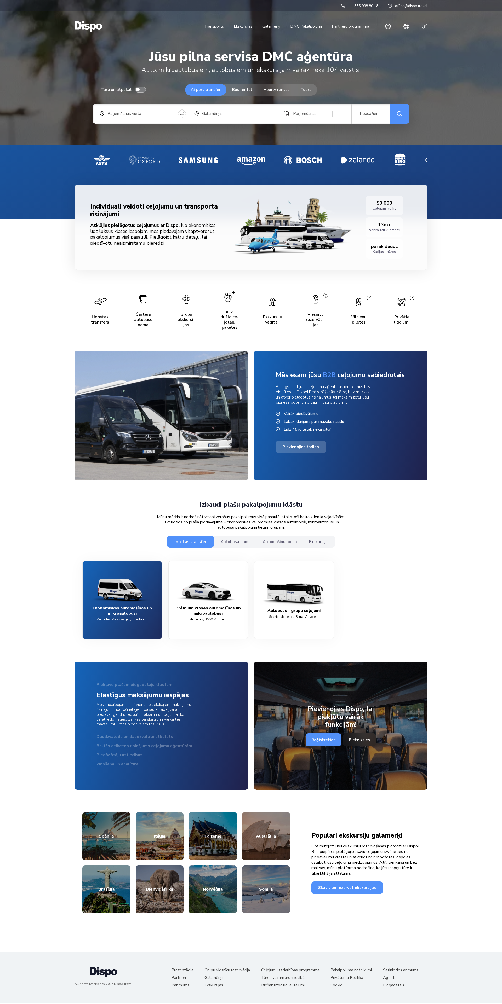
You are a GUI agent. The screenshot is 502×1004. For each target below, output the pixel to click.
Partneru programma (350, 26)
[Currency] (424, 26)
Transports (214, 26)
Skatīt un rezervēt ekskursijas (347, 888)
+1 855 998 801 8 (363, 5)
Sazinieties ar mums (400, 970)
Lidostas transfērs (190, 541)
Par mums (180, 986)
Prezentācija (182, 970)
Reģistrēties (323, 740)
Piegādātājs (393, 986)
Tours (305, 89)
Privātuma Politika (346, 978)
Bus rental (242, 89)
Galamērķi (271, 26)
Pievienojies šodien (301, 446)
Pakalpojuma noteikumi (351, 970)
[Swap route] (182, 114)
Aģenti (389, 978)
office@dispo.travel (411, 5)
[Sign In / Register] (388, 26)
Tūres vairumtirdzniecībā (283, 978)
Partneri (179, 978)
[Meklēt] (399, 114)
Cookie (336, 986)
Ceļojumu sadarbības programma (290, 970)
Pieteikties (359, 740)
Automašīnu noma (280, 541)
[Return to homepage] (88, 26)
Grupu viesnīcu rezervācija (227, 970)
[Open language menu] (406, 26)
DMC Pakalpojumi (306, 26)
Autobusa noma (236, 541)
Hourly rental (276, 89)
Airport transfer (206, 89)
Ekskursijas (243, 26)
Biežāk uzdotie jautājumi (283, 986)
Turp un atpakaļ (116, 89)
